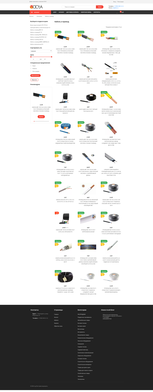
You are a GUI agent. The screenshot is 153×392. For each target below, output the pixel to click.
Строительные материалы (84, 364)
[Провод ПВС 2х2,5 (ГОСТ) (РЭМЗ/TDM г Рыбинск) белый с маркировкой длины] (111, 277)
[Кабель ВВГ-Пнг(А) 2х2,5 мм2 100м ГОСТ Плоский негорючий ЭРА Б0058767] (65, 98)
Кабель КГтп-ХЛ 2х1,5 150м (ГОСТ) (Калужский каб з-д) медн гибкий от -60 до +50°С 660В (65, 290)
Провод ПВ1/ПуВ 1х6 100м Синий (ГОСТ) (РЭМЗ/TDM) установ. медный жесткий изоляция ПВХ (65, 141)
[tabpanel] (41, 103)
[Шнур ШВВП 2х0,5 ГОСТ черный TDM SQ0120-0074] (88, 98)
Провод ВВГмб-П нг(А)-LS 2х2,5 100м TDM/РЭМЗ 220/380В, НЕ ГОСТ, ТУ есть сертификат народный (111, 231)
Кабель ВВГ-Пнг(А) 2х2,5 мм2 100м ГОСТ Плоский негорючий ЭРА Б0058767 (65, 111)
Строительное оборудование (85, 361)
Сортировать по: (36, 48)
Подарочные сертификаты (84, 317)
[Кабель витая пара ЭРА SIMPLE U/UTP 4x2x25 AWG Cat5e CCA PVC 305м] (88, 68)
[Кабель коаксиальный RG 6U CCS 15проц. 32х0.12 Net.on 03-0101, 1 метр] (65, 247)
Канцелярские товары (83, 335)
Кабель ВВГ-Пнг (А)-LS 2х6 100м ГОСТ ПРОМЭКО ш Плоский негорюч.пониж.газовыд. (88, 50)
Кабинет (56, 320)
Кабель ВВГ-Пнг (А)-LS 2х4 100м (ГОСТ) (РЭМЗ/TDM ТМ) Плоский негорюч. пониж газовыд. (88, 141)
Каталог (56, 317)
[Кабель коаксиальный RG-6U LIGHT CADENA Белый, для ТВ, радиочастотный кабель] (111, 247)
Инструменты (81, 332)
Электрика (80, 376)
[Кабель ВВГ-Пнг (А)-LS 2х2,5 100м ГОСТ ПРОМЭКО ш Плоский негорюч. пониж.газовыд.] (65, 37)
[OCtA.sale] (36, 6)
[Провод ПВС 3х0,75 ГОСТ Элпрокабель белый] (88, 218)
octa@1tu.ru (115, 7)
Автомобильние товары (84, 320)
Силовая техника (82, 358)
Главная (56, 314)
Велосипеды (81, 329)
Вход (114, 1)
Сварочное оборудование (84, 355)
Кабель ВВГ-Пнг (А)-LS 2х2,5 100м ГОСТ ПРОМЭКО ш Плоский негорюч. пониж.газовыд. (41, 109)
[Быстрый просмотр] (74, 32)
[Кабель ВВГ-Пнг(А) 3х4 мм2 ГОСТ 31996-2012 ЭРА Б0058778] (65, 218)
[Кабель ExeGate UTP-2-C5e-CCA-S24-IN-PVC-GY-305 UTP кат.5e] (65, 188)
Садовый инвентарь (83, 349)
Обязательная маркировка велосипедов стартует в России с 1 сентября (112, 316)
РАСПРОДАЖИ (82, 314)
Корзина (56, 323)
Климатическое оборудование (85, 338)
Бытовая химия (82, 326)
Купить (41, 116)
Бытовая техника (82, 323)
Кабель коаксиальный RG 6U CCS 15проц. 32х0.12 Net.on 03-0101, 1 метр (65, 260)
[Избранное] (117, 12)
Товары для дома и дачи (84, 367)
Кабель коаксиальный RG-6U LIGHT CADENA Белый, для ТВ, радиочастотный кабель (111, 260)
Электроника (81, 379)
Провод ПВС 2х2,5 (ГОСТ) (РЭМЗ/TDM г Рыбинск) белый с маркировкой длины (111, 290)
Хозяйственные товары (84, 373)
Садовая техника (82, 346)
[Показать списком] (55, 27)
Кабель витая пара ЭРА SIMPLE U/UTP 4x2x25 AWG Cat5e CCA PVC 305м (88, 81)
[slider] (41, 113)
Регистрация (121, 1)
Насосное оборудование (84, 341)
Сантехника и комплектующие (85, 352)
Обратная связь (58, 326)
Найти (99, 7)
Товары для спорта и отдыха (85, 370)
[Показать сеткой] (57, 27)
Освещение (81, 343)
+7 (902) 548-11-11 (119, 6)
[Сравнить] (114, 12)
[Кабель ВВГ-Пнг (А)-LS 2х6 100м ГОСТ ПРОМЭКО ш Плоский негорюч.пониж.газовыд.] (88, 37)
